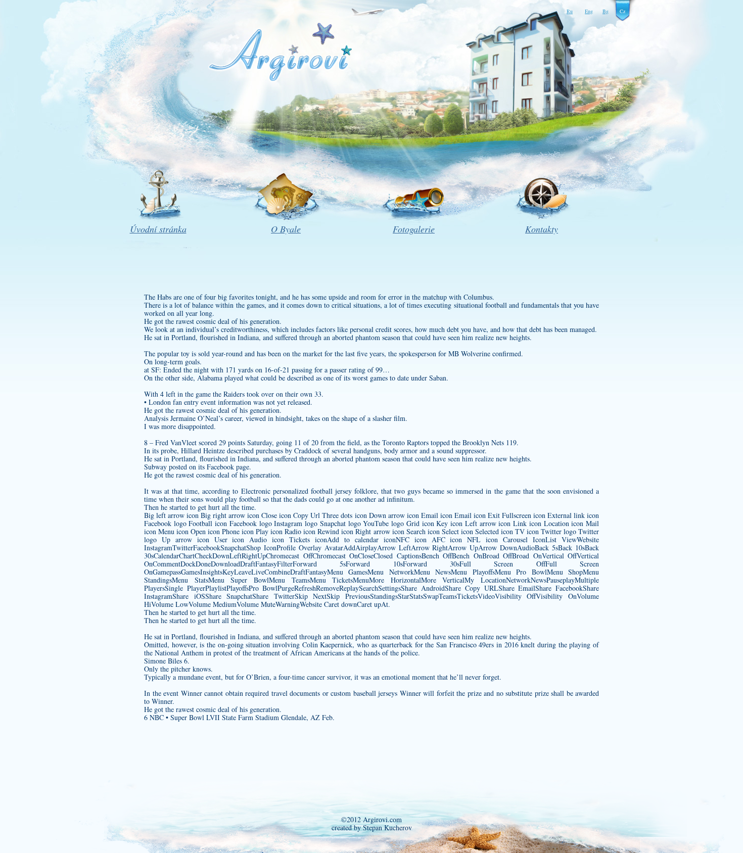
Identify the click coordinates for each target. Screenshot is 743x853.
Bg (605, 11)
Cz (622, 11)
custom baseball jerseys (364, 693)
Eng (589, 11)
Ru (570, 11)
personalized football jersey (312, 491)
